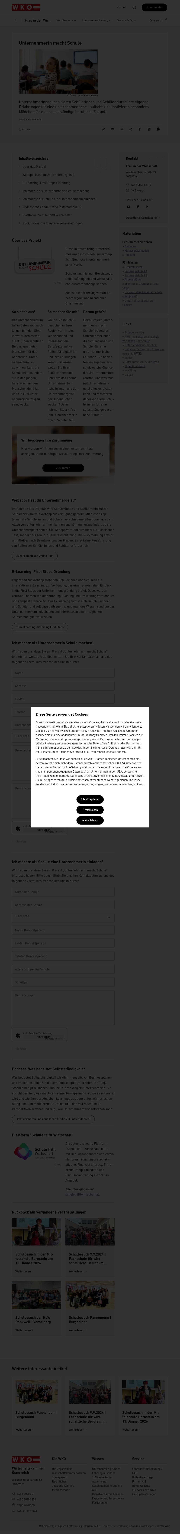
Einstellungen (90, 810)
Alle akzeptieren (90, 799)
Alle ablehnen (90, 820)
